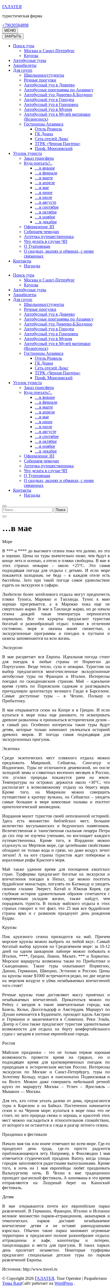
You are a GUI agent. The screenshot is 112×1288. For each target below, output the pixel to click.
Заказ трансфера (39, 158)
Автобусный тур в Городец (49, 99)
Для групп (22, 70)
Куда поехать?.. (38, 163)
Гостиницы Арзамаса (43, 124)
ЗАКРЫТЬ (12, 36)
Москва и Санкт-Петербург (49, 50)
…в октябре (46, 212)
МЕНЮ (10, 31)
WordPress (63, 1283)
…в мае (42, 187)
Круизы (31, 55)
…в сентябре (47, 207)
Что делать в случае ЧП (45, 241)
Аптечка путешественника (49, 236)
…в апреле (45, 182)
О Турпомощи (37, 246)
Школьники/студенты (44, 75)
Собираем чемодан (41, 231)
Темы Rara (11, 1283)
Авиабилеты (24, 65)
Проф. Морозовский (54, 148)
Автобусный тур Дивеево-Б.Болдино (58, 94)
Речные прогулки (40, 80)
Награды (32, 266)
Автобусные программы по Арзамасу (59, 89)
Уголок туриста (27, 153)
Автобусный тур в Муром (48, 109)
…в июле (43, 197)
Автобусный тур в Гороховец (51, 104)
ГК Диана (44, 133)
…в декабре (46, 222)
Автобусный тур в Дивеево (49, 85)
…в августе (45, 202)
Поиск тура (23, 45)
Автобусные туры (29, 60)
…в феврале (46, 173)
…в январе (45, 168)
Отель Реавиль (48, 129)
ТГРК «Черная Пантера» (57, 143)
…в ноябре (45, 217)
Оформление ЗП (39, 226)
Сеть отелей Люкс (52, 138)
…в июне (43, 192)
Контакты (22, 261)
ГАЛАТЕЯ (12, 6)
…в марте (44, 178)
